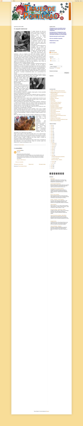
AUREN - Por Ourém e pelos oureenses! (58, 90)
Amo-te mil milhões (54, 94)
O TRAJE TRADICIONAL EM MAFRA (58, 156)
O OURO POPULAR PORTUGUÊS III (57, 188)
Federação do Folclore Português (56, 107)
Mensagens (53, 58)
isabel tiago (19, 150)
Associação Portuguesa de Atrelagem (57, 95)
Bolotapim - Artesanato (55, 98)
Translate (58, 68)
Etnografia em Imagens (55, 106)
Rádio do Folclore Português (56, 120)
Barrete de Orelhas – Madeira (57, 159)
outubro (53, 146)
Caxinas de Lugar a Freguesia (56, 102)
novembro (53, 144)
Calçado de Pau (53, 221)
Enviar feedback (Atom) (22, 166)
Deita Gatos (53, 178)
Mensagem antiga (42, 164)
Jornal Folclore (53, 112)
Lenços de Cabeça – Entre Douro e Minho (58, 209)
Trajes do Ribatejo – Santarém (56, 226)
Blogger (47, 411)
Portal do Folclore (54, 116)
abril (52, 153)
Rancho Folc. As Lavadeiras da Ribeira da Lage (59, 119)
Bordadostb (53, 99)
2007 (52, 166)
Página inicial (31, 164)
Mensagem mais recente (18, 164)
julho (53, 149)
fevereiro (53, 161)
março (53, 155)
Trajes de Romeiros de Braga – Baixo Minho (58, 215)
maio (53, 152)
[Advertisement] (29, 22)
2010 (52, 140)
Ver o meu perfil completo (54, 54)
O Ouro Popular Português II (55, 183)
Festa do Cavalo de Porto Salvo (56, 108)
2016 (52, 131)
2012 (52, 137)
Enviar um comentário (19, 162)
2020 (52, 125)
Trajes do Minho (53, 204)
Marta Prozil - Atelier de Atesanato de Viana (58, 115)
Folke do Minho (53, 110)
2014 (52, 134)
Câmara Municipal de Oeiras (56, 103)
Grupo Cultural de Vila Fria (55, 111)
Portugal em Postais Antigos (55, 118)
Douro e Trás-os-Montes (55, 194)
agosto (53, 147)
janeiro (53, 163)
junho (53, 150)
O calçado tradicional (55, 158)
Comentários (53, 60)
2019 (52, 126)
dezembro (53, 143)
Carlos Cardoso (54, 52)
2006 (52, 168)
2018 (52, 128)
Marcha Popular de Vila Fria (55, 114)
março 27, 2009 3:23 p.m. (21, 159)
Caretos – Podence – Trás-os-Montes (57, 199)
